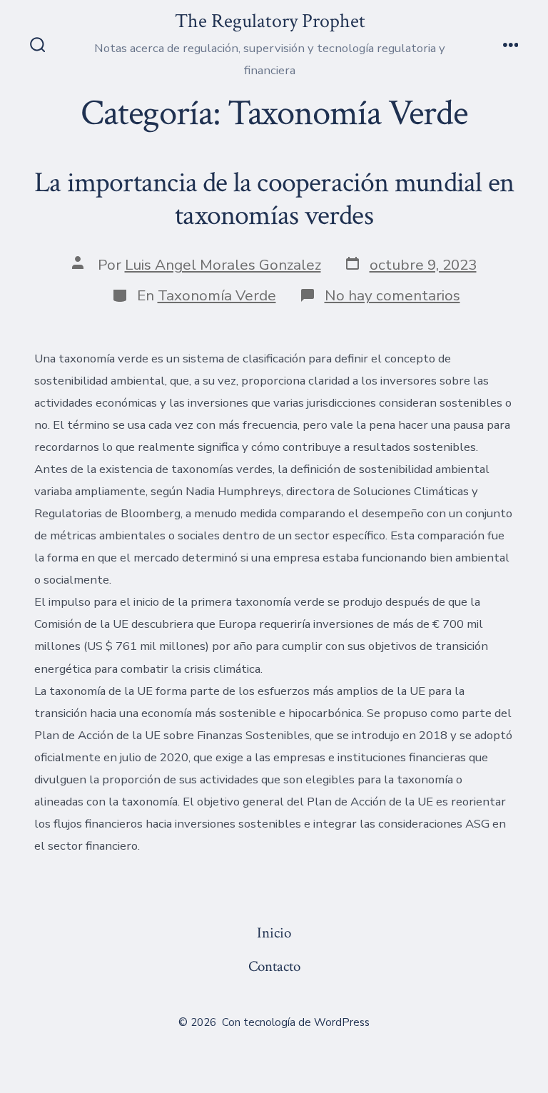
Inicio (274, 932)
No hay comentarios (392, 295)
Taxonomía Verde (217, 295)
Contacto (274, 966)
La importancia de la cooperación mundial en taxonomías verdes (274, 199)
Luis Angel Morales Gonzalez (223, 265)
